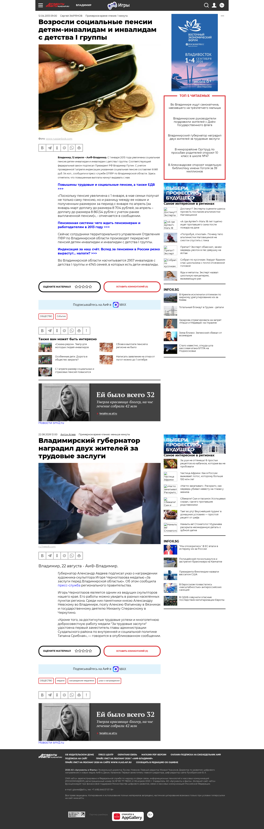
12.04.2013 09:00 (47, 15)
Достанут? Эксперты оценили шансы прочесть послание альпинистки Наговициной (202, 211)
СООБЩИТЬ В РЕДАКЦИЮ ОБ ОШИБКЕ (157, 762)
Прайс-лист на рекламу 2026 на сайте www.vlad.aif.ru (98, 762)
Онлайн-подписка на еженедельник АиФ (196, 754)
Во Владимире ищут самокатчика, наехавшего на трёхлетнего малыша (195, 106)
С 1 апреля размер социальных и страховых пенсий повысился (74, 370)
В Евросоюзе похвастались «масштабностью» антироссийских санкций (200, 587)
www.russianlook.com (59, 138)
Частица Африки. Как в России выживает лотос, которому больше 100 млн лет (201, 476)
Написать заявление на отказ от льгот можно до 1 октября (135, 358)
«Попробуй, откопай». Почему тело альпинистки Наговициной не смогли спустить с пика (201, 237)
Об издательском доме (79, 754)
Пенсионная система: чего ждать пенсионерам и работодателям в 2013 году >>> (99, 225)
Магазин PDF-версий (153, 754)
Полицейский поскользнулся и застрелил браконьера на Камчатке (200, 560)
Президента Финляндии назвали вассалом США (199, 573)
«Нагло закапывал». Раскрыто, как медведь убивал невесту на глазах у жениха (202, 488)
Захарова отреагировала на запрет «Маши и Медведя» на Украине (200, 321)
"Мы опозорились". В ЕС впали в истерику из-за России (198, 547)
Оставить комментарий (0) (132, 286)
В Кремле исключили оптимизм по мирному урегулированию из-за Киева (200, 297)
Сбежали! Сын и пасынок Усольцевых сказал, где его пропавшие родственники (203, 501)
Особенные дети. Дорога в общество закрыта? (71, 358)
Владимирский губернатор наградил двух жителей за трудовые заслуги (194, 137)
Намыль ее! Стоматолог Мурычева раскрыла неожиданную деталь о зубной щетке (201, 527)
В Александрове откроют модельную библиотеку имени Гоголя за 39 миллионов (194, 168)
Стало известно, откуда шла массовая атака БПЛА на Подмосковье (196, 348)
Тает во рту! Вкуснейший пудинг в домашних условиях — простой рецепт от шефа (200, 514)
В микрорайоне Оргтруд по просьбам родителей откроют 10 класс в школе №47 (194, 153)
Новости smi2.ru (51, 423)
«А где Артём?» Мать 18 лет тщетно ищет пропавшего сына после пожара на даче (201, 224)
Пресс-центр (105, 754)
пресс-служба (69, 585)
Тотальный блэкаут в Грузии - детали (201, 307)
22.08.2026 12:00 (47, 434)
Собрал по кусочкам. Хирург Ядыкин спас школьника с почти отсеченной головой (202, 262)
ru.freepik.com (47, 546)
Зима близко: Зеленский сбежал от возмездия (200, 334)
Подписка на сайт (76, 758)
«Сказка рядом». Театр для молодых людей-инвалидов (72, 346)
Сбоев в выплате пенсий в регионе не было (132, 346)
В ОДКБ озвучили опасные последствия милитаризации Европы (201, 598)
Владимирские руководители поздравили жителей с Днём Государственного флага (194, 122)
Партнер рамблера (98, 814)
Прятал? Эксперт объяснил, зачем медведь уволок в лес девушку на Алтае (200, 250)
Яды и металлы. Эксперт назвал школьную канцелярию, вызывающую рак (199, 275)
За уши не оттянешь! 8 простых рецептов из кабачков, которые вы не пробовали (202, 463)
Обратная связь (127, 754)
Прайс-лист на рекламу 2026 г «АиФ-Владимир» (124, 758)
